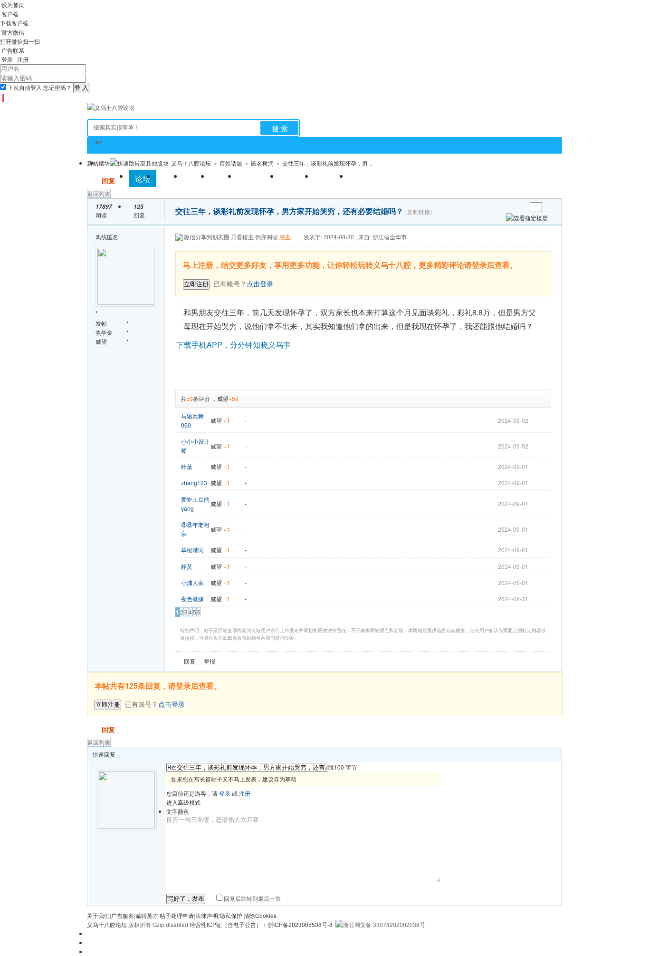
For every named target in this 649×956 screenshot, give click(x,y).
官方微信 (12, 32)
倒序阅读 (266, 237)
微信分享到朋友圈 (206, 237)
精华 (104, 163)
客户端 (10, 14)
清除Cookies (260, 915)
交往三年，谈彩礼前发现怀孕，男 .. (327, 163)
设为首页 (12, 4)
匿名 (112, 237)
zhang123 (194, 482)
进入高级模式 (183, 802)
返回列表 (98, 193)
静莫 (186, 566)
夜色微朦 (192, 599)
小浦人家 (192, 582)
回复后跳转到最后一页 (251, 898)
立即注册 (196, 284)
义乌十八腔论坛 (191, 163)
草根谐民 (192, 550)
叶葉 (186, 466)
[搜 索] (279, 128)
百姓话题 (231, 163)
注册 (23, 59)
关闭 (545, 257)
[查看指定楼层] (527, 217)
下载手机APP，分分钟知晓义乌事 (233, 344)
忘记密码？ (57, 87)
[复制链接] (418, 212)
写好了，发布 (185, 898)
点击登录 (171, 704)
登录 (7, 59)
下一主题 (519, 207)
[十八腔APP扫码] (2, 98)
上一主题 (509, 207)
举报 (209, 661)
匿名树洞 (262, 163)
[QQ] (6, 98)
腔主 (285, 237)
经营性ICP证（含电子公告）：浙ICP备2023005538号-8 (261, 924)
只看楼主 (242, 237)
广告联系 (12, 50)
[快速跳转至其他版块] (139, 162)
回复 (108, 180)
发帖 (93, 180)
